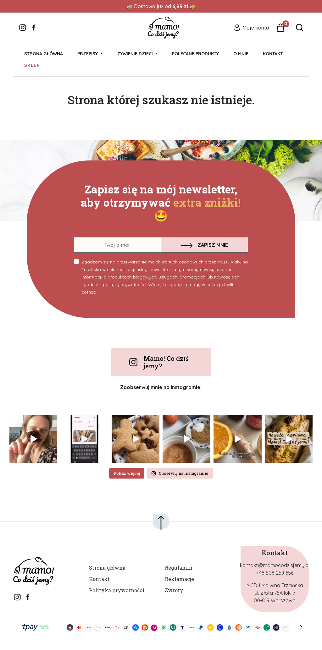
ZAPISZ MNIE (212, 245)
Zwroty (174, 590)
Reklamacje (179, 579)
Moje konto (255, 27)
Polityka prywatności (116, 590)
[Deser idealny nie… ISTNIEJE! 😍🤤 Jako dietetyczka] (33, 439)
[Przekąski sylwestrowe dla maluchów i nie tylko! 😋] (84, 439)
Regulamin (178, 567)
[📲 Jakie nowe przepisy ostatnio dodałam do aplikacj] (289, 439)
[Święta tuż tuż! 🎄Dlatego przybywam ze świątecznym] (186, 439)
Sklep (32, 65)
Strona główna (43, 54)
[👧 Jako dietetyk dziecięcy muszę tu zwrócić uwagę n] (237, 439)
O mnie (240, 54)
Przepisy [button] (88, 54)
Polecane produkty (195, 54)
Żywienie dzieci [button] (135, 54)
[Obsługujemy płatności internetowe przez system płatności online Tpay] (161, 627)
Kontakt (273, 54)
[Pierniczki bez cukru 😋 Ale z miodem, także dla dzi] (135, 439)
